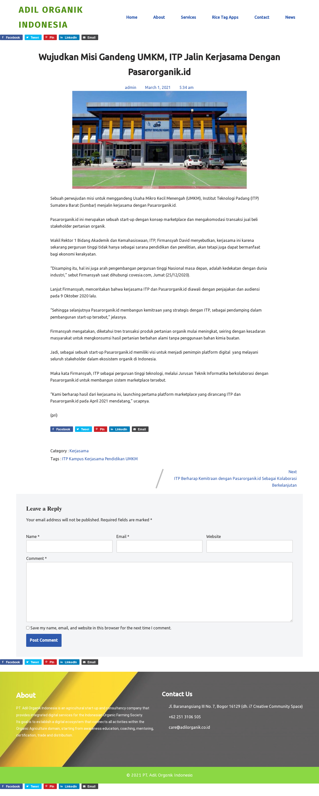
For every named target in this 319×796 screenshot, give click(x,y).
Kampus (77, 459)
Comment (36, 558)
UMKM (132, 459)
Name (33, 536)
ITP (65, 459)
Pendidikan (115, 459)
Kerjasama (79, 451)
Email (122, 536)
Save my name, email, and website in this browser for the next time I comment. (100, 628)
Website (213, 536)
